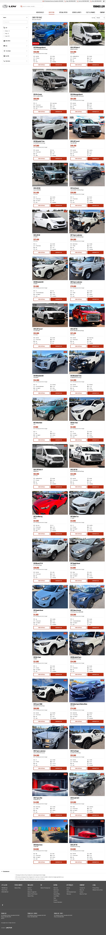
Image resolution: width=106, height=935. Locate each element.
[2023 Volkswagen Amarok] (50, 34)
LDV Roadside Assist (71, 892)
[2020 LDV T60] (87, 831)
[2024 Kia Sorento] (50, 81)
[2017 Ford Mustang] (50, 503)
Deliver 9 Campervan (45, 888)
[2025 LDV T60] (87, 315)
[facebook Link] (104, 1)
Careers (81, 892)
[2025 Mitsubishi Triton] (50, 127)
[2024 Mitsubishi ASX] (50, 362)
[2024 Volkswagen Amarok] (87, 81)
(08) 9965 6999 (7, 916)
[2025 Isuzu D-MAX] (50, 690)
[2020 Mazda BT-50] (50, 549)
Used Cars (56, 892)
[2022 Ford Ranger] (87, 737)
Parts (68, 890)
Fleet (55, 898)
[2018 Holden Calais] (50, 831)
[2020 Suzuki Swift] (87, 784)
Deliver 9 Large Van (32, 892)
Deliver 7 (30, 888)
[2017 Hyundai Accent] (87, 549)
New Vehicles (40, 12)
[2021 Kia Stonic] (87, 409)
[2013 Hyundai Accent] (50, 596)
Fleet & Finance (90, 12)
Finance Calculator (58, 902)
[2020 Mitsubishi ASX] (50, 268)
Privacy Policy (96, 888)
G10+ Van (30, 890)
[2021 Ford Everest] (87, 174)
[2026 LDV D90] (50, 174)
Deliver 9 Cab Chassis (32, 894)
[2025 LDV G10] (50, 221)
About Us (82, 890)
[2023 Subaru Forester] (87, 596)
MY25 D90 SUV (5, 892)
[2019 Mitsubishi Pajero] (87, 643)
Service (68, 888)
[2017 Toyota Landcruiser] (87, 221)
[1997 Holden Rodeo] (50, 409)
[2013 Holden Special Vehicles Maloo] (87, 690)
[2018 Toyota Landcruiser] (87, 268)
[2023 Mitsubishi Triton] (87, 362)
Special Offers (63, 12)
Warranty (69, 894)
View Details (41, 65)
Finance (55, 900)
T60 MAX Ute (5, 888)
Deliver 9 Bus (18, 888)
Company (102, 12)
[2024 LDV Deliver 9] (87, 34)
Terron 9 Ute (4, 890)
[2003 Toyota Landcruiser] (50, 737)
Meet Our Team (83, 894)
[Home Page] (9, 6)
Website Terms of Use (98, 890)
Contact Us (58, 65)
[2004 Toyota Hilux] (50, 784)
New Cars (56, 888)
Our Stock (51, 12)
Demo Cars (56, 890)
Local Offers (56, 896)
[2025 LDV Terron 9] (87, 127)
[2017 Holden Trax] (87, 503)
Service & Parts (76, 12)
